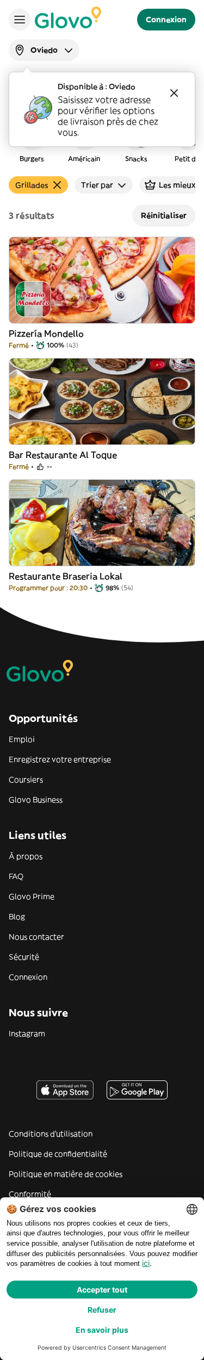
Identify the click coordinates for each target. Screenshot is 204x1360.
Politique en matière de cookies (65, 1174)
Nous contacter (36, 937)
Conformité (30, 1194)
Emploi (22, 739)
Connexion (28, 977)
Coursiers (26, 779)
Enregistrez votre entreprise (60, 759)
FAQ (16, 876)
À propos (25, 856)
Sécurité (24, 957)
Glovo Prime (31, 896)
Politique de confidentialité (58, 1154)
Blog (17, 917)
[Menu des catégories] (19, 19)
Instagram (27, 1033)
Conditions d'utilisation (50, 1134)
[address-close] (174, 93)
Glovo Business (36, 800)
